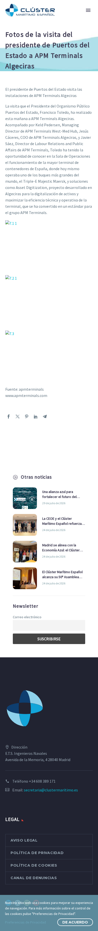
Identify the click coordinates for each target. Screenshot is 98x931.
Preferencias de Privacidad (25, 922)
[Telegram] (45, 417)
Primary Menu (88, 10)
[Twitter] (18, 417)
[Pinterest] (27, 417)
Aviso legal (24, 840)
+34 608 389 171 (42, 781)
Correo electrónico (27, 617)
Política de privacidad (37, 853)
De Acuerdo (75, 922)
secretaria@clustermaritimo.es (51, 789)
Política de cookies (34, 865)
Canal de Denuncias (34, 878)
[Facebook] (9, 417)
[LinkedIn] (36, 417)
